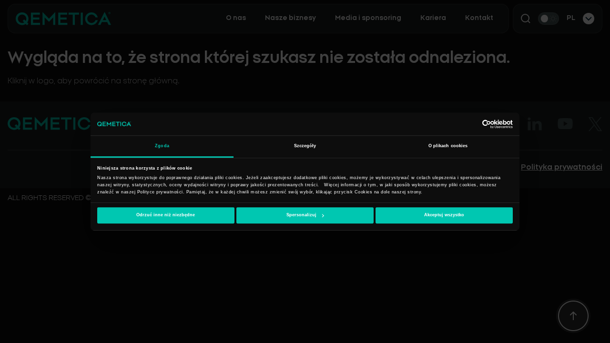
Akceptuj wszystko (444, 215)
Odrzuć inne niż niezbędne (165, 215)
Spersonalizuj (301, 215)
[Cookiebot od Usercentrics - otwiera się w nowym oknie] (471, 124)
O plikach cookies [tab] (448, 146)
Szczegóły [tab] (305, 146)
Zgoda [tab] (162, 146)
